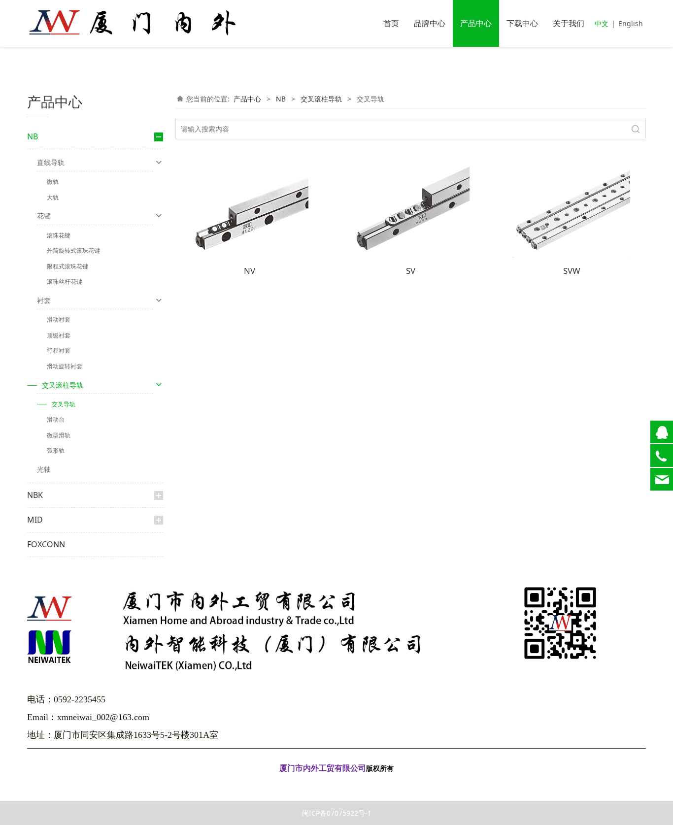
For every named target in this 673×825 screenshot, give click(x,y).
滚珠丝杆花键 (64, 281)
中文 (601, 23)
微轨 (53, 181)
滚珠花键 (58, 235)
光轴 (44, 469)
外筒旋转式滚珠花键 (73, 250)
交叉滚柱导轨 (62, 385)
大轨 (53, 197)
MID (35, 519)
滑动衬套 (58, 319)
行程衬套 (58, 350)
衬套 (44, 300)
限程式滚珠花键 (67, 266)
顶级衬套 (58, 335)
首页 (391, 23)
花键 (44, 215)
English (630, 23)
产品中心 (476, 23)
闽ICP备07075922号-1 (336, 813)
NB (32, 136)
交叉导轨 (63, 404)
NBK (35, 495)
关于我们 (568, 23)
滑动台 (56, 419)
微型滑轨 (58, 435)
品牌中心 (429, 23)
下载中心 (522, 23)
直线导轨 (51, 162)
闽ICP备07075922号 (336, 782)
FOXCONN (46, 544)
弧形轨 (56, 450)
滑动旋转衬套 (64, 366)
